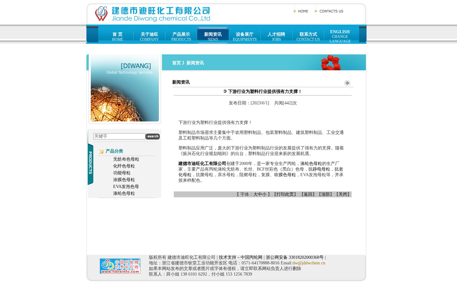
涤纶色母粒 (311, 163)
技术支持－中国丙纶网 (240, 257)
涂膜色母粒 (124, 179)
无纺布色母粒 (126, 159)
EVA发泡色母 (126, 186)
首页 (176, 63)
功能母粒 (122, 173)
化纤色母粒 (124, 166)
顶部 (325, 194)
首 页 (117, 34)
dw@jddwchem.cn (309, 263)
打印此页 (285, 194)
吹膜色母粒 (285, 174)
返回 (308, 194)
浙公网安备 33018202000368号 (295, 257)
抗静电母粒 (319, 169)
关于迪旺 (149, 34)
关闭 (343, 194)
